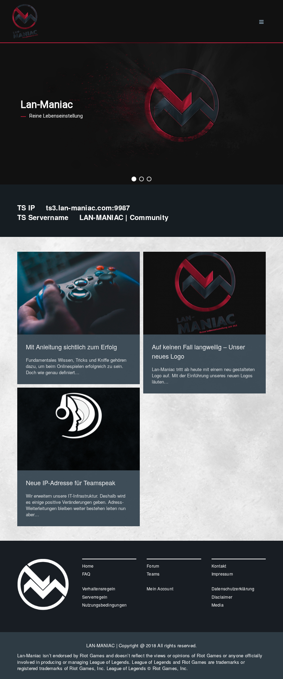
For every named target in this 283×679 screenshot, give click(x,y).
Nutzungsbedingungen (104, 605)
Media (218, 605)
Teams (153, 574)
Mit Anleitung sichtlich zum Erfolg (71, 346)
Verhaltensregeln (99, 588)
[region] (141, 113)
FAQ (86, 574)
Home (88, 566)
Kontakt (219, 566)
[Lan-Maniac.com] (25, 9)
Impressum (222, 574)
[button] (133, 179)
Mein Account (160, 588)
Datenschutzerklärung (233, 588)
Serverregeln (95, 597)
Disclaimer (222, 597)
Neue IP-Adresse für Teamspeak (70, 482)
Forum (153, 566)
